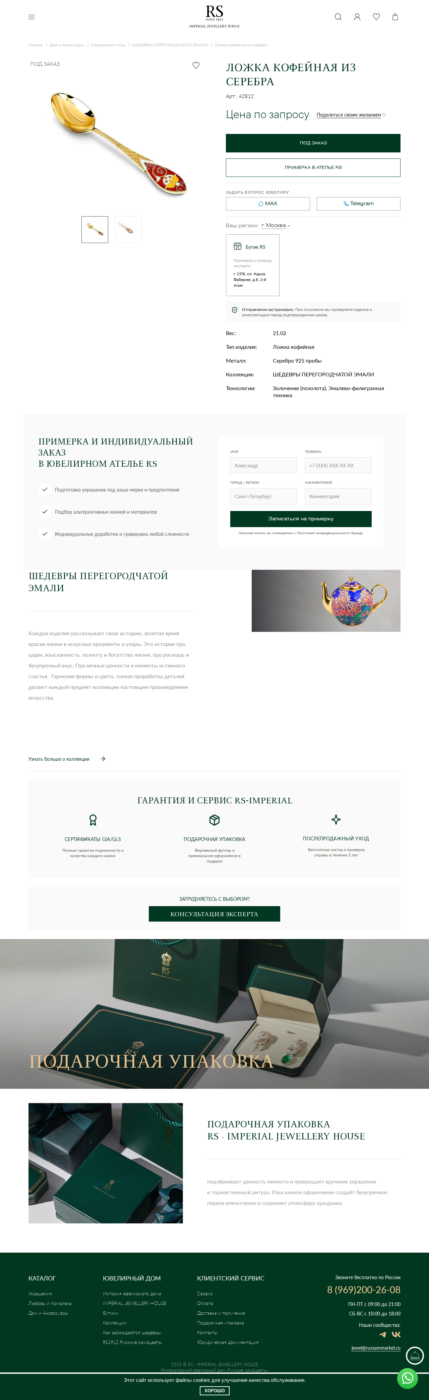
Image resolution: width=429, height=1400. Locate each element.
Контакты (207, 1332)
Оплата (205, 1303)
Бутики (110, 1313)
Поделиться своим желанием (349, 114)
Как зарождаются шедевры (132, 1332)
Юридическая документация (228, 1342)
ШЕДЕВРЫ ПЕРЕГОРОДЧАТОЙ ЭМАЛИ (170, 44)
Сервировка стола (108, 44)
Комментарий (318, 482)
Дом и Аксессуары (67, 44)
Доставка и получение (221, 1313)
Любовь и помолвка (50, 1303)
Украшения (40, 1293)
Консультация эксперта (214, 914)
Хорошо (214, 1390)
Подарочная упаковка (220, 1322)
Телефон (313, 451)
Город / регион (244, 482)
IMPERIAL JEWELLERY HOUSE (134, 1303)
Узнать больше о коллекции (58, 759)
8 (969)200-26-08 (364, 1289)
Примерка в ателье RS (313, 168)
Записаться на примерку (300, 519)
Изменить (289, 226)
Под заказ (313, 143)
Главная (35, 44)
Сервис (205, 1293)
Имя (234, 451)
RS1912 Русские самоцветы (132, 1342)
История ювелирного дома (132, 1293)
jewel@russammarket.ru (376, 1348)
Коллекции (114, 1322)
